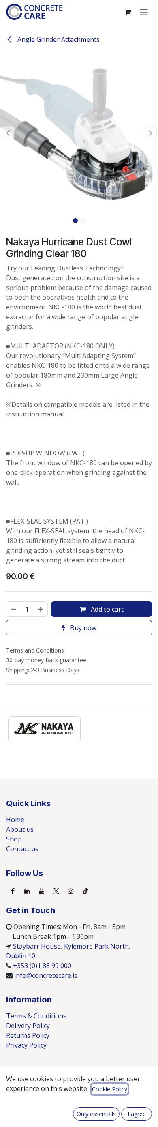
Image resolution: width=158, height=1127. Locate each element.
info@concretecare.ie (46, 975)
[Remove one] (13, 609)
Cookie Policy (109, 1089)
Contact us (22, 848)
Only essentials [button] (96, 1114)
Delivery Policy (28, 1025)
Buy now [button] (82, 627)
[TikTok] (85, 890)
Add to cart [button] (106, 609)
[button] (8, 132)
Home (15, 819)
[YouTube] (41, 890)
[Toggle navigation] (144, 11)
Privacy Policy (26, 1045)
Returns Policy (27, 1035)
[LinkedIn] (27, 890)
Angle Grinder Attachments (58, 39)
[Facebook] (12, 890)
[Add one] (41, 609)
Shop (14, 839)
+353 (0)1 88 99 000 (42, 965)
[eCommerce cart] (128, 12)
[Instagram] (70, 890)
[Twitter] (56, 890)
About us (20, 829)
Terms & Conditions (36, 1015)
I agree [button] (137, 1114)
